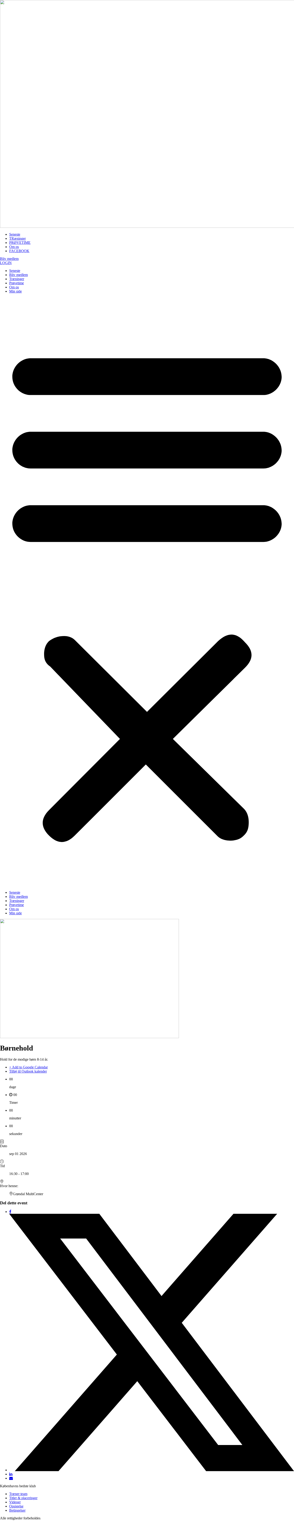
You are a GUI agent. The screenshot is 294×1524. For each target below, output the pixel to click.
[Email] (11, 1478)
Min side (15, 291)
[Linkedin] (10, 1474)
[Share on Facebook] (10, 1212)
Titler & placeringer (23, 1498)
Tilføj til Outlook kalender (28, 1071)
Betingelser (17, 1510)
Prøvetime (16, 283)
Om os (14, 287)
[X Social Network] (151, 1470)
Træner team (18, 1494)
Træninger (16, 279)
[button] (147, 592)
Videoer (15, 1502)
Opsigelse (16, 1506)
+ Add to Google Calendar (28, 1067)
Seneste (14, 271)
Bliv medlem (18, 275)
